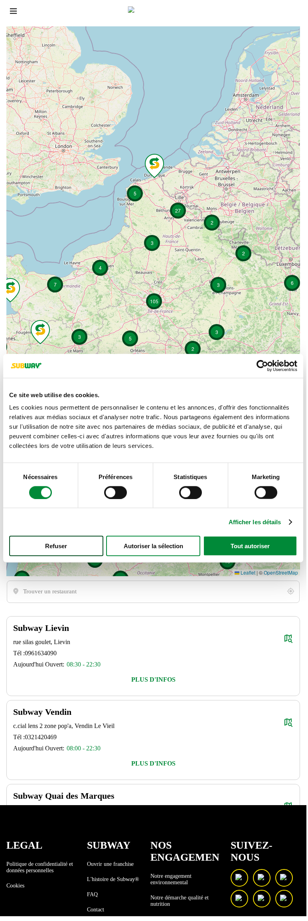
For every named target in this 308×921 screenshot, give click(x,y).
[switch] (115, 492)
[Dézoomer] (19, 52)
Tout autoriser (250, 546)
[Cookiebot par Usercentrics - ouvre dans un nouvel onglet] (262, 366)
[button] (153, 679)
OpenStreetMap (281, 572)
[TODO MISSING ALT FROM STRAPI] (290, 591)
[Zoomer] (19, 39)
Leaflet (247, 572)
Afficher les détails (255, 521)
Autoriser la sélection (153, 546)
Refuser (56, 546)
